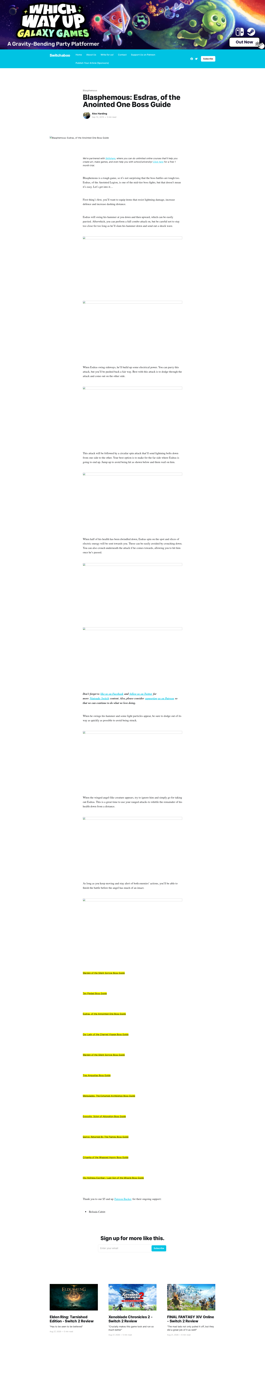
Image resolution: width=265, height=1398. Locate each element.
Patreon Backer (123, 1199)
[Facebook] (191, 59)
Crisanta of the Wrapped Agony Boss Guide (105, 1157)
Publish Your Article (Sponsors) (92, 63)
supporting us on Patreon (159, 698)
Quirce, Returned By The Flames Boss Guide (105, 1136)
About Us (91, 54)
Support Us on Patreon (143, 54)
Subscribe (208, 58)
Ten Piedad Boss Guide (95, 993)
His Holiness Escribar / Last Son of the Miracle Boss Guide (113, 1177)
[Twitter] (196, 59)
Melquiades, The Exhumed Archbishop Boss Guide (109, 1095)
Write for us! (107, 54)
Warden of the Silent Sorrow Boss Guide (104, 973)
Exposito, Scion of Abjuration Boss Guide (104, 1116)
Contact (122, 54)
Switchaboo (60, 55)
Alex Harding (99, 113)
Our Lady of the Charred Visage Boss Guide (105, 1034)
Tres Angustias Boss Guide (97, 1075)
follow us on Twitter (141, 694)
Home (79, 54)
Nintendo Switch (99, 698)
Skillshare (110, 158)
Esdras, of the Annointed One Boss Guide (104, 1013)
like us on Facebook (111, 694)
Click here (158, 161)
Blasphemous (90, 90)
